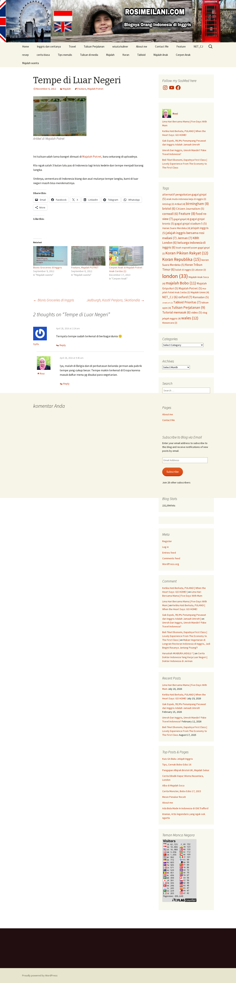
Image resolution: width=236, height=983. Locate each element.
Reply (63, 345)
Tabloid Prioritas (187, 302)
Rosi (42, 373)
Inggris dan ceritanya (49, 46)
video (196, 312)
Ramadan (201, 297)
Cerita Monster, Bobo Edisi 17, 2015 (181, 791)
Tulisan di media (89, 55)
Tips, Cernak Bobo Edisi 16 (176, 764)
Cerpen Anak (183, 55)
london (175, 276)
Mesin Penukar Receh (174, 797)
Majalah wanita (30, 63)
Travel (72, 46)
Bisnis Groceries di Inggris (47, 267)
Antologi (168, 203)
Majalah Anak (160, 55)
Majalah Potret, (92, 156)
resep (25, 55)
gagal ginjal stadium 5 (191, 223)
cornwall (170, 214)
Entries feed (169, 552)
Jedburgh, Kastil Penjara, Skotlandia (116, 300)
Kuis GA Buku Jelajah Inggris (177, 758)
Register (167, 541)
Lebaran (200, 269)
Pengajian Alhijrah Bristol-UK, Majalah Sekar (185, 770)
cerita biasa (43, 55)
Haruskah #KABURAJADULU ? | (178, 653)
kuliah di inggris (184, 269)
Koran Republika (181, 259)
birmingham (197, 203)
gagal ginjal (181, 219)
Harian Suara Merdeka (176, 228)
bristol (169, 209)
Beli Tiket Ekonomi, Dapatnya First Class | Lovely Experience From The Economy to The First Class (184, 163)
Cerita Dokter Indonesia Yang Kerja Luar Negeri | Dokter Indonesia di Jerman (184, 657)
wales (189, 317)
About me (141, 46)
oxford (185, 297)
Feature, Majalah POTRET (84, 267)
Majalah (110, 55)
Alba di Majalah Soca (173, 785)
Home (25, 46)
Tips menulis (65, 55)
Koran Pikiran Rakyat (186, 253)
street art (167, 303)
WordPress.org (170, 564)
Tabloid (141, 55)
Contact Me (162, 46)
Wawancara (169, 322)
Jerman (184, 238)
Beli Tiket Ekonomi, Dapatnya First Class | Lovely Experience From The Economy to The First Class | (184, 636)
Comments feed (171, 558)
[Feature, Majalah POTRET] (88, 256)
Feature (181, 46)
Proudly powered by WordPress (40, 975)
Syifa (36, 344)
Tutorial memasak (176, 312)
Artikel (180, 204)
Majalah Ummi (199, 292)
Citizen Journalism (190, 208)
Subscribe (172, 471)
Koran (125, 55)
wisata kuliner (120, 46)
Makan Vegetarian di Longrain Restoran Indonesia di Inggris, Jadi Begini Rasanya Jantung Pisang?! (186, 643)
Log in (165, 547)
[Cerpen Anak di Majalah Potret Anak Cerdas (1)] (126, 256)
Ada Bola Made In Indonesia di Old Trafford (185, 808)
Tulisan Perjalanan (94, 46)
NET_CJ (198, 46)
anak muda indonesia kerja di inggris (186, 199)
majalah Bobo (181, 283)
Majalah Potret (95, 88)
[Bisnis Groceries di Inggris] (50, 256)
